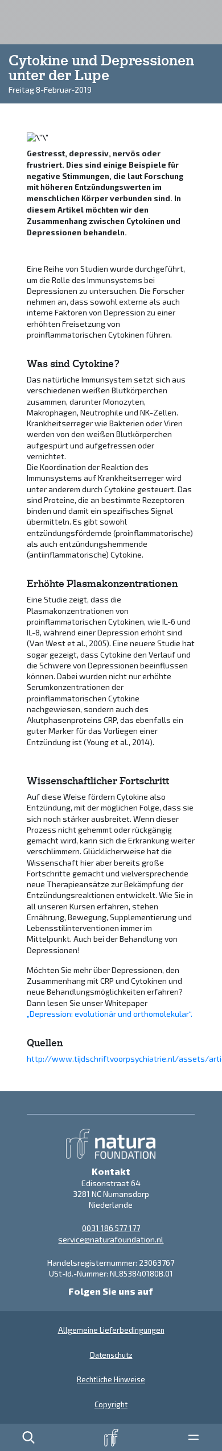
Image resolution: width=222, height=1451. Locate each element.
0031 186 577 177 (111, 1228)
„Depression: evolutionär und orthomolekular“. (109, 1013)
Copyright (111, 1404)
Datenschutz (111, 1354)
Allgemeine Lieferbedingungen (111, 1329)
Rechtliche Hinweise (111, 1379)
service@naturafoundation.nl (110, 1239)
